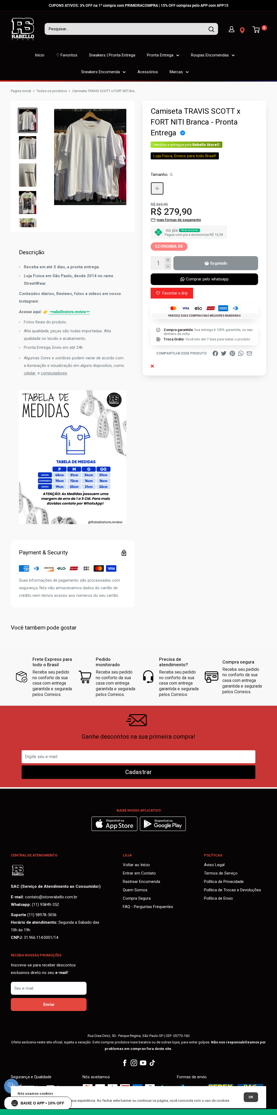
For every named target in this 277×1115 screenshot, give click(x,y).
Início (39, 55)
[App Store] (115, 829)
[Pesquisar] (211, 29)
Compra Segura (137, 898)
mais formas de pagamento (179, 220)
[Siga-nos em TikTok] (152, 1063)
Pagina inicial (21, 91)
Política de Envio (218, 898)
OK (251, 1097)
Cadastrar (138, 772)
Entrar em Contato (139, 873)
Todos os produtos (52, 91)
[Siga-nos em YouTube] (143, 1063)
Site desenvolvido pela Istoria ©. (138, 1112)
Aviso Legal (214, 864)
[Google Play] (163, 829)
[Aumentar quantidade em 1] (168, 260)
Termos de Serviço (221, 873)
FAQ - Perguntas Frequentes (148, 906)
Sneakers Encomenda (100, 71)
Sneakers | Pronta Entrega (112, 55)
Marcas (176, 71)
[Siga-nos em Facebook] (124, 1063)
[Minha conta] (231, 29)
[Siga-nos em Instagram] (134, 1063)
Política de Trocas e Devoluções (232, 890)
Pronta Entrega (160, 55)
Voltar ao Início (136, 864)
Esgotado (218, 263)
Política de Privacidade (224, 881)
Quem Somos (135, 890)
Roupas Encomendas (210, 55)
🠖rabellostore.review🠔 (69, 311)
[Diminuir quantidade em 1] (168, 266)
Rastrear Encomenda (141, 881)
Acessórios (147, 71)
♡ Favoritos (66, 55)
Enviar (48, 1004)
